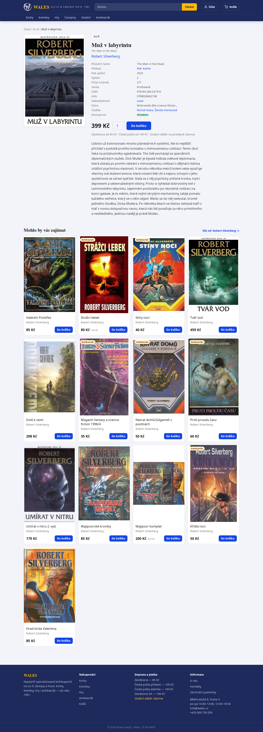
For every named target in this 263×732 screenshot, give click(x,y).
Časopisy (70, 17)
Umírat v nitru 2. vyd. (41, 526)
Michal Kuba (145, 110)
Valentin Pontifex (38, 317)
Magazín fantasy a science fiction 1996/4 (100, 422)
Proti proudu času (203, 420)
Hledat (189, 7)
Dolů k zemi (34, 420)
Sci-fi (36, 29)
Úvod (27, 29)
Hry (57, 17)
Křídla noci (198, 526)
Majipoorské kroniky (96, 526)
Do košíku (139, 126)
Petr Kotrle (144, 68)
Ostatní (86, 17)
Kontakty (195, 686)
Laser (140, 101)
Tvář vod (196, 317)
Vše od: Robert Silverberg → (220, 230)
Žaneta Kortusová (166, 110)
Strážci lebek (90, 317)
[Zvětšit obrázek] (54, 80)
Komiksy (44, 17)
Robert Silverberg (105, 56)
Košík (82, 704)
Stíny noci (143, 317)
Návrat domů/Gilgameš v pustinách (154, 422)
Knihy (29, 17)
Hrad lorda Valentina (41, 628)
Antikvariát (103, 17)
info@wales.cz (199, 708)
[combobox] (138, 7)
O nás (194, 681)
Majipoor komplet (149, 526)
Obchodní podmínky (203, 692)
